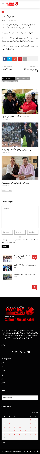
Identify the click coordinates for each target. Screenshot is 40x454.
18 (9, 431)
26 (14, 434)
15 (30, 427)
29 (30, 434)
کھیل (2, 12)
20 (20, 431)
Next (9, 190)
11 (9, 427)
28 (25, 434)
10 (4, 427)
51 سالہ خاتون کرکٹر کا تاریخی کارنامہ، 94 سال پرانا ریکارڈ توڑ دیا (15, 116)
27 (20, 434)
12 (14, 427)
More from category (9, 81)
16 (35, 427)
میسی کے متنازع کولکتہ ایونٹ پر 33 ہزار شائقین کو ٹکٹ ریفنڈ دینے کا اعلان (17, 150)
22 (30, 431)
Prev (4, 190)
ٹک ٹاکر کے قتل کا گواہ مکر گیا (7, 70)
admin (3, 20)
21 (25, 431)
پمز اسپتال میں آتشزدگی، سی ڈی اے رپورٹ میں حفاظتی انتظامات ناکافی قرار (25, 276)
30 (35, 434)
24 (4, 434)
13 (20, 427)
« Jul (3, 442)
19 (14, 431)
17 (4, 431)
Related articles (8, 78)
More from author (22, 78)
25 (9, 434)
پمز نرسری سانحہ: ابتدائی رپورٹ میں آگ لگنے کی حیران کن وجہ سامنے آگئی (25, 266)
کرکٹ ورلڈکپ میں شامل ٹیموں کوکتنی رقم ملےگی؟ (31, 71)
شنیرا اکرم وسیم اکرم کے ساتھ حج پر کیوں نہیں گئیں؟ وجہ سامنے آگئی (16, 183)
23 (35, 431)
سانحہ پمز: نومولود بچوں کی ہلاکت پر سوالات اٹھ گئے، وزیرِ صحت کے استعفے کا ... (22, 257)
